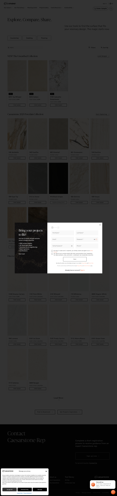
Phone (79, 246)
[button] (46, 471)
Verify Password (57, 246)
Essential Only (24, 489)
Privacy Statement (27, 493)
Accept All (9, 489)
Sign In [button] (83, 270)
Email (54, 239)
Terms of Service (87, 265)
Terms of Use (91, 263)
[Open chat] (113, 492)
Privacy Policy (84, 263)
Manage (40, 489)
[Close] (100, 224)
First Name (56, 233)
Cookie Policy (20, 493)
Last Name (80, 233)
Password (80, 239)
